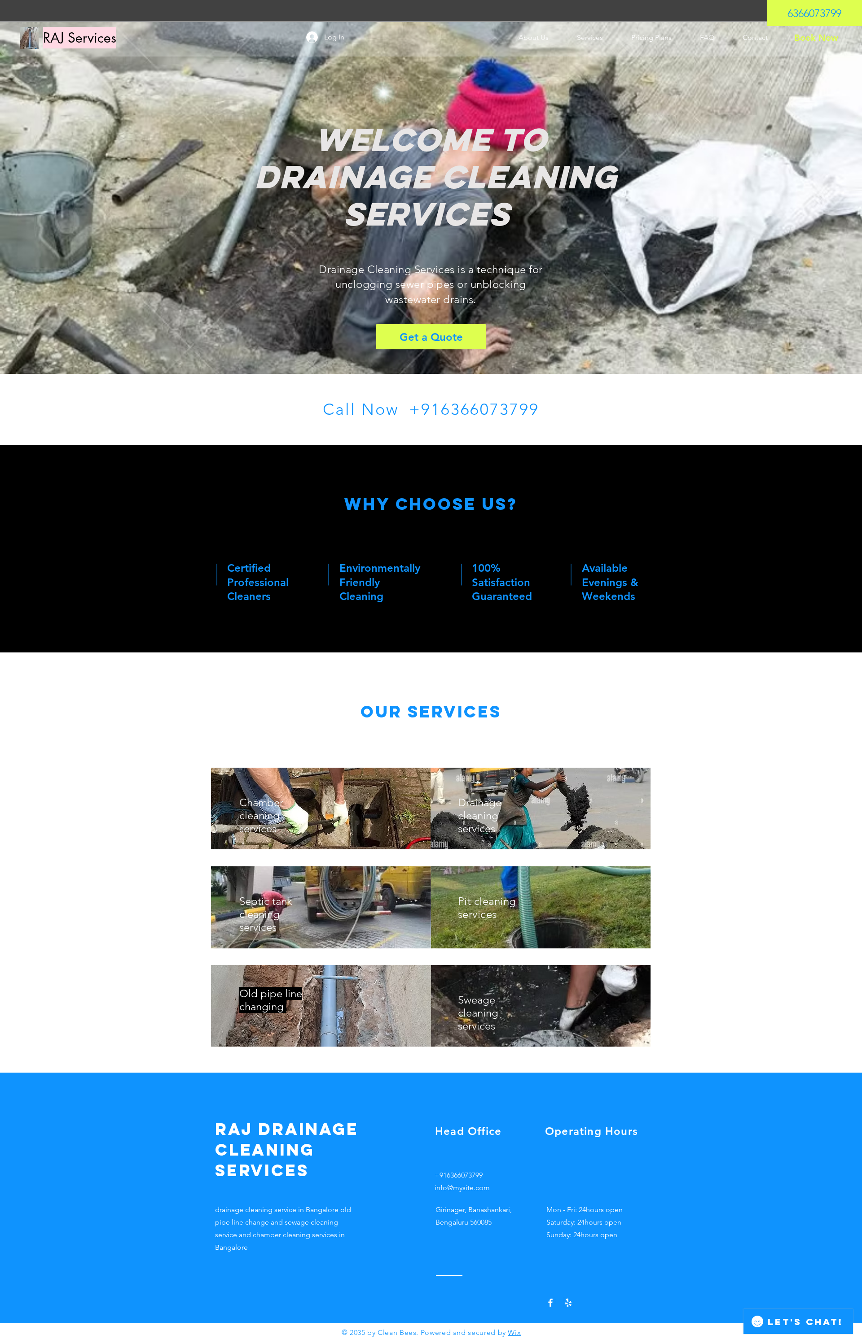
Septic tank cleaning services (265, 914)
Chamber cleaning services (261, 815)
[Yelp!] (568, 1302)
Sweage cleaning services (478, 1012)
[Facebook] (550, 1302)
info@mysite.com (462, 1187)
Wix (514, 1332)
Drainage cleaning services (479, 815)
